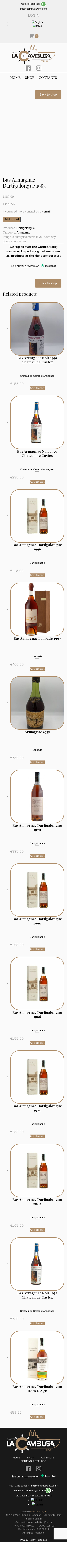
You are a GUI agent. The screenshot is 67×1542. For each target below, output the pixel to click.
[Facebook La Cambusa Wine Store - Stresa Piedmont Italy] (28, 67)
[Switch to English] (37, 22)
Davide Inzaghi (38, 1511)
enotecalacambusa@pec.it (28, 1490)
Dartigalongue (25, 228)
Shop (29, 77)
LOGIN (33, 15)
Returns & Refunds (33, 1461)
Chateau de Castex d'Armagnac (37, 375)
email (47, 211)
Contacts (48, 77)
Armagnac (23, 232)
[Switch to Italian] (37, 25)
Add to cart (11, 219)
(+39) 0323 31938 (30, 4)
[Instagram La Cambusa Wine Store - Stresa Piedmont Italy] (38, 67)
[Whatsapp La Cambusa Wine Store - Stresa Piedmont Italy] (43, 4)
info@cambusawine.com (33, 8)
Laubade (37, 656)
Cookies (42, 1539)
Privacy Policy (27, 1539)
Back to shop (48, 94)
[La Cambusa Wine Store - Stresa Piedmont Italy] (33, 54)
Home (15, 77)
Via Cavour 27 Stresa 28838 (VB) (34, 1495)
